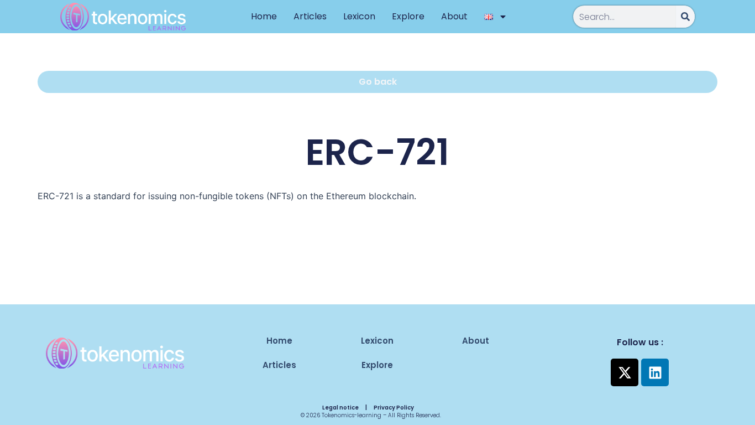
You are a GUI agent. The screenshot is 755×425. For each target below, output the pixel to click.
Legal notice (340, 407)
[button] (377, 82)
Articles (310, 16)
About (454, 16)
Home (264, 16)
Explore (408, 16)
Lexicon (359, 16)
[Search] (685, 17)
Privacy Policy (394, 407)
